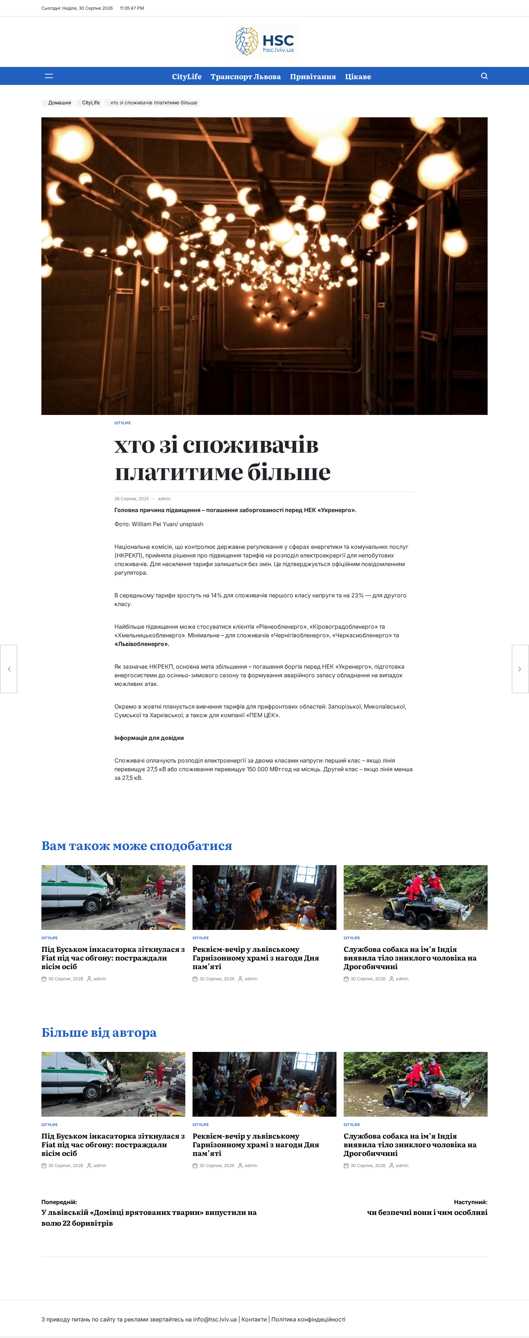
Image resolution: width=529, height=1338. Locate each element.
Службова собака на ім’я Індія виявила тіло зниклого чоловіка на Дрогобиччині (410, 957)
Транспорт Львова (246, 76)
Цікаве (358, 76)
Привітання (313, 76)
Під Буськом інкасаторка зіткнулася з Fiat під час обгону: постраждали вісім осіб (113, 957)
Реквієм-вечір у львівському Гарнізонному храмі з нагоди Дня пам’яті (256, 957)
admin (164, 498)
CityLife (187, 76)
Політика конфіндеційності (308, 1319)
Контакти (254, 1319)
